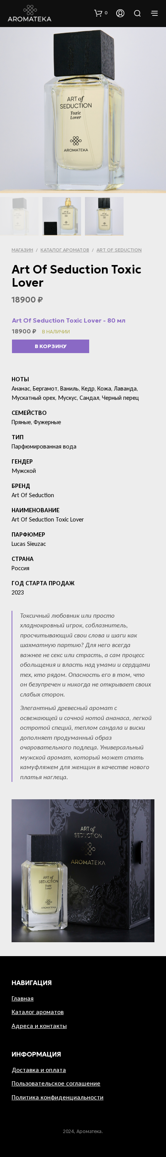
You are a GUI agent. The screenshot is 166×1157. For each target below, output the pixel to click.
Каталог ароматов (65, 250)
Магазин (22, 250)
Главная (23, 998)
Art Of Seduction (119, 250)
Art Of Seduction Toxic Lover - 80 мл (68, 320)
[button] (100, 13)
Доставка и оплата (39, 1070)
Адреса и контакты (39, 1026)
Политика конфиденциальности (57, 1097)
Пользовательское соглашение (56, 1083)
